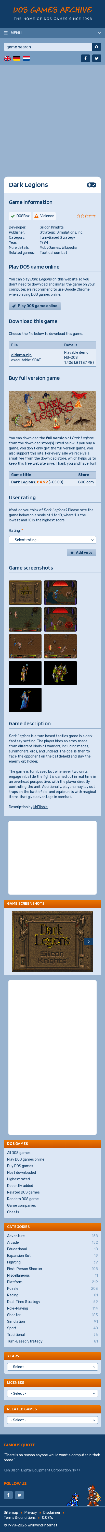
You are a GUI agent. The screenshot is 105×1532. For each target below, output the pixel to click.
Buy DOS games (20, 1166)
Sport (52, 1328)
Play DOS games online (25, 1159)
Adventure (52, 1236)
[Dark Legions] (25, 592)
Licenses (15, 1382)
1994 (44, 242)
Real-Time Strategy (52, 1302)
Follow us (15, 1483)
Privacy (30, 1512)
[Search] (96, 47)
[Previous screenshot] (16, 941)
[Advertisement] (52, 117)
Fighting (52, 1262)
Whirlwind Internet (42, 1525)
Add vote (84, 553)
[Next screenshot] (88, 941)
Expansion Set (52, 1256)
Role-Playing (52, 1308)
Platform (52, 1282)
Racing (52, 1295)
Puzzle (52, 1289)
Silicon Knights (52, 227)
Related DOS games (23, 1192)
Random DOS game (23, 1199)
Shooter (52, 1315)
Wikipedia (69, 247)
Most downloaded (21, 1172)
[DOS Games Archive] (53, 13)
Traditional (52, 1335)
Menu (16, 32)
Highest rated (18, 1179)
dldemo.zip (21, 355)
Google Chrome (77, 289)
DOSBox (23, 216)
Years (13, 1355)
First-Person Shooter (52, 1269)
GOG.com (86, 482)
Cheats (13, 1212)
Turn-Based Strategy (57, 237)
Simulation (52, 1321)
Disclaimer (51, 1512)
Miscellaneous (52, 1275)
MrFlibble (40, 807)
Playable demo (76, 352)
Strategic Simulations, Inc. (61, 232)
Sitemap (11, 1512)
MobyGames (50, 247)
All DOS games (19, 1153)
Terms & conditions (20, 1518)
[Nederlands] (26, 58)
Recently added (20, 1186)
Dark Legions (23, 482)
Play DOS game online (37, 306)
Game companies (21, 1205)
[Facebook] (85, 58)
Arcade (52, 1242)
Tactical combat (53, 253)
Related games (22, 1409)
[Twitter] (96, 58)
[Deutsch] (16, 58)
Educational (52, 1249)
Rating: (16, 530)
